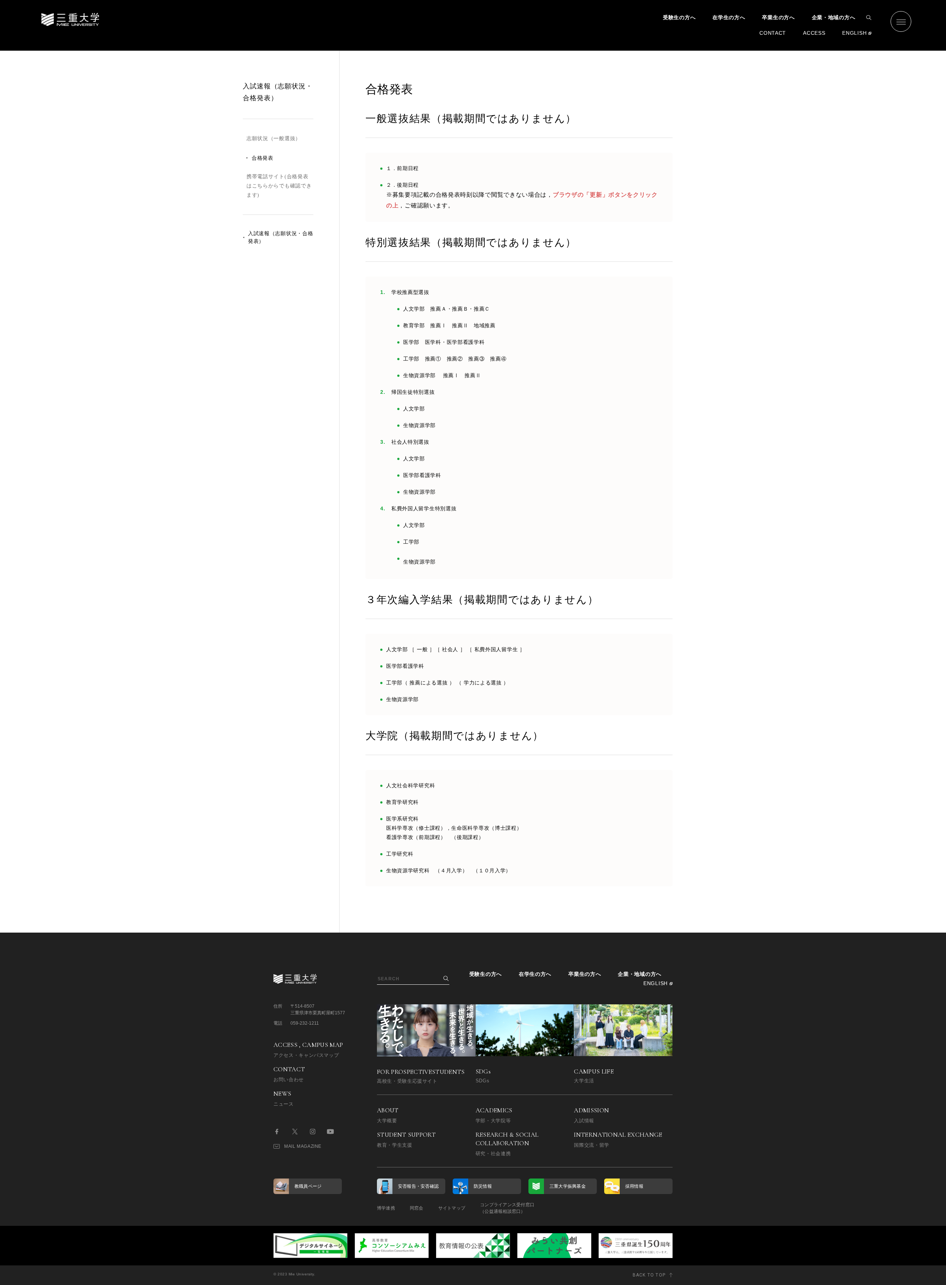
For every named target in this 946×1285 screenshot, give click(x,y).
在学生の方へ (728, 17)
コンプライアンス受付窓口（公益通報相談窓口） (507, 1208)
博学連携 (386, 1208)
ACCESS (814, 33)
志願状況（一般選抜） (273, 138)
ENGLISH (854, 33)
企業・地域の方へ (833, 17)
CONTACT (772, 33)
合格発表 (262, 158)
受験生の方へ (679, 17)
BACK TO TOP (649, 1275)
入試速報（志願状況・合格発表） (280, 237)
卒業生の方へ (778, 17)
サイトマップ (451, 1208)
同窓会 (416, 1208)
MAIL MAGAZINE (302, 1146)
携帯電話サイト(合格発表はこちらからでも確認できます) (279, 186)
